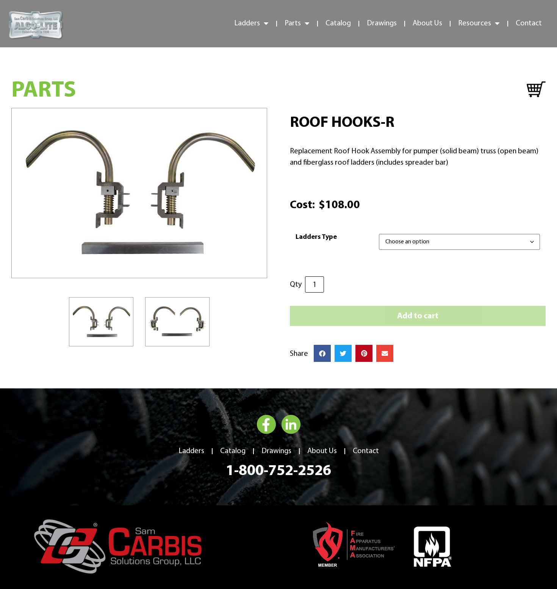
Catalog (338, 23)
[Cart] (536, 89)
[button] (322, 353)
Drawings (382, 23)
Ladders (191, 451)
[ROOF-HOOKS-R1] (139, 193)
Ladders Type (316, 237)
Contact (529, 23)
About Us (427, 23)
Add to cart (417, 316)
